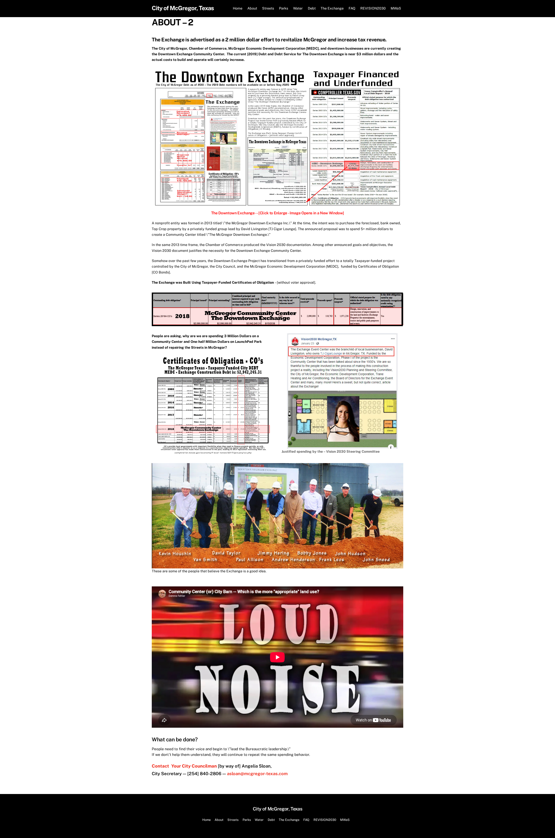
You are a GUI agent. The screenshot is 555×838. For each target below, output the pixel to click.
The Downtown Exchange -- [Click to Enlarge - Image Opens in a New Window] (277, 213)
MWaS (396, 8)
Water (298, 8)
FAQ (352, 8)
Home (237, 8)
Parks (283, 8)
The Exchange (332, 8)
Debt (312, 8)
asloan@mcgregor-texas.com (257, 773)
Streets (268, 8)
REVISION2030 (373, 8)
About (252, 8)
